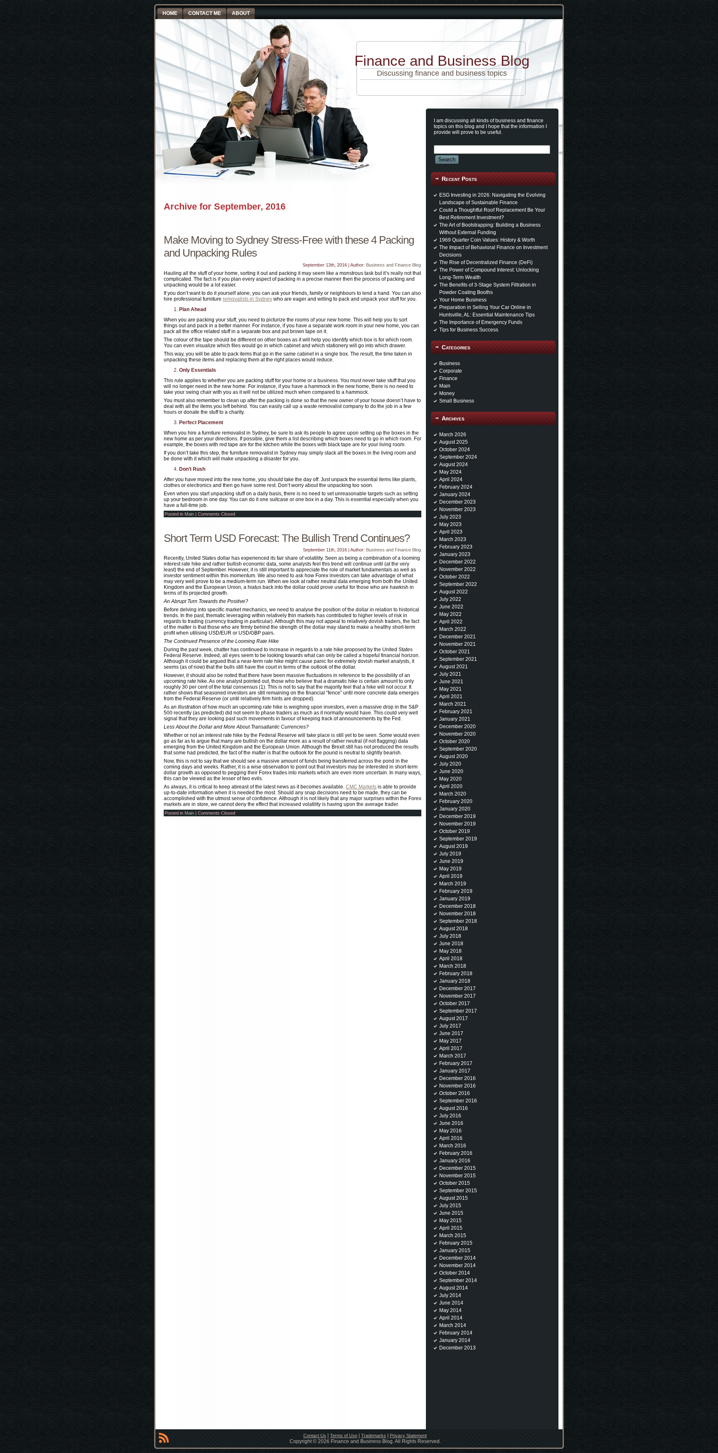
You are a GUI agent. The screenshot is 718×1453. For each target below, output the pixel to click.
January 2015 (454, 1250)
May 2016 (450, 1131)
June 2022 (451, 607)
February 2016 (455, 1153)
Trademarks (373, 1435)
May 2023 (450, 524)
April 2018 (450, 958)
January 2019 (454, 899)
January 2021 (454, 719)
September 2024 (458, 457)
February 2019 (455, 891)
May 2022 (450, 614)
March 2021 (452, 704)
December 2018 (457, 906)
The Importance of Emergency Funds (480, 322)
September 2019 (458, 839)
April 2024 (450, 479)
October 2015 (454, 1183)
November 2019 (457, 824)
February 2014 (455, 1333)
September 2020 (458, 749)
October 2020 (454, 741)
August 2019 (453, 846)
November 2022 (457, 569)
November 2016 (457, 1086)
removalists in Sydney (247, 299)
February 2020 (455, 801)
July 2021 (450, 674)
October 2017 (454, 1003)
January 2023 (454, 554)
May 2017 (450, 1041)
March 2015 (452, 1235)
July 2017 (450, 1026)
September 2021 (458, 659)
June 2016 (451, 1123)
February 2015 (455, 1243)
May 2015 (450, 1220)
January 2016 (454, 1161)
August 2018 (453, 929)
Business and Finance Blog (393, 264)
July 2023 (450, 517)
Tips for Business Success (468, 330)
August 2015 (453, 1198)
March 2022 (452, 629)
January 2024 (454, 494)
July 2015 (450, 1205)
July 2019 (450, 854)
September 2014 (458, 1280)
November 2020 (457, 734)
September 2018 (458, 921)
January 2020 (454, 809)
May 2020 (450, 779)
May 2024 (450, 472)
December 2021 (457, 637)
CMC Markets (361, 787)
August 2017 (453, 1018)
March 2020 (452, 794)
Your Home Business (463, 300)
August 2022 (453, 592)
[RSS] (164, 1439)
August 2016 (453, 1108)
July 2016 (450, 1116)
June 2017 (451, 1033)
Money (447, 393)
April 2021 (450, 696)
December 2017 (457, 988)
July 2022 (450, 599)
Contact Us (314, 1435)
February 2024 (455, 487)
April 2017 (450, 1048)
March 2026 (452, 434)
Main (189, 514)
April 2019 (450, 876)
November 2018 (457, 914)
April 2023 (450, 532)
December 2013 (457, 1348)
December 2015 (457, 1168)
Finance (448, 378)
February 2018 (455, 973)
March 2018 (452, 966)
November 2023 (457, 509)
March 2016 (452, 1146)
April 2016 (450, 1138)
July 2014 (450, 1295)
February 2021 (455, 711)
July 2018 (450, 936)
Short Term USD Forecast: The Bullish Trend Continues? (287, 538)
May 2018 (450, 951)
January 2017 (454, 1071)
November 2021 (457, 644)
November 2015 (457, 1176)
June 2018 (451, 943)
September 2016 (458, 1101)
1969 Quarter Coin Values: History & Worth (487, 240)
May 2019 (450, 869)
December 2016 (457, 1078)
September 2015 (458, 1191)
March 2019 (452, 884)
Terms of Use (343, 1435)
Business (449, 363)
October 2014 (454, 1273)
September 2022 (458, 584)
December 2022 (457, 562)
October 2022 (454, 577)
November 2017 (457, 996)
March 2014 (452, 1325)
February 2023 (455, 547)
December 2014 (457, 1258)
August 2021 (453, 667)
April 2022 (450, 622)
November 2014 (457, 1265)
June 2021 (451, 681)
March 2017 (452, 1056)
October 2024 (454, 449)
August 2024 (453, 464)
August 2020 (453, 756)
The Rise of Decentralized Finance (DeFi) (486, 262)
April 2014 (450, 1318)
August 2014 (453, 1288)
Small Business (456, 401)
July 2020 (450, 764)
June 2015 (451, 1213)
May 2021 (450, 689)
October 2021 (454, 652)
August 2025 (453, 442)
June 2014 (451, 1303)
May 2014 (450, 1310)
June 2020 (451, 771)
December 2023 (457, 502)
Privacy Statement (408, 1435)
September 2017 (458, 1011)
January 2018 (454, 981)
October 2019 (454, 831)
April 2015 (450, 1228)
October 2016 (454, 1093)
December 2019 (457, 816)
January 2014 (454, 1340)
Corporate (450, 371)
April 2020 (450, 786)
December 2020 (457, 726)
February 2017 (455, 1063)
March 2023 (452, 539)
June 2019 (451, 861)
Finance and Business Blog (441, 60)
